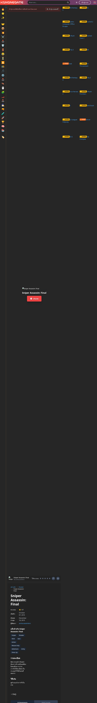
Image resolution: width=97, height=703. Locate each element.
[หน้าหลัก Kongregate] (11, 2)
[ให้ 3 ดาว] (45, 578)
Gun (19, 639)
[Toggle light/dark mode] (76, 2)
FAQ (14, 694)
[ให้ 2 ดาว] (43, 578)
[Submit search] (68, 2)
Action (14, 642)
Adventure (15, 649)
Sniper (14, 635)
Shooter (21, 587)
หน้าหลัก (13, 587)
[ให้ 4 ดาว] (47, 578)
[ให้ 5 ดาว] (50, 578)
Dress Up (15, 652)
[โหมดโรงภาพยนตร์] (58, 578)
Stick (13, 639)
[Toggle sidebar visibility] (6, 7)
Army (23, 649)
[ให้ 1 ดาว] (40, 578)
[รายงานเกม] (53, 578)
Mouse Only (15, 645)
